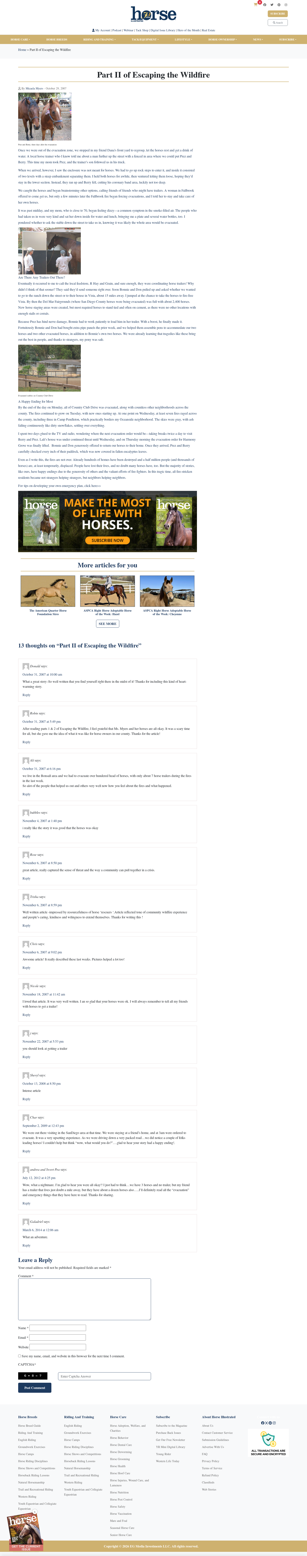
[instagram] (286, 5)
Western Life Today (167, 1461)
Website (23, 1347)
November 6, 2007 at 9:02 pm (42, 952)
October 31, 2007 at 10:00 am (42, 674)
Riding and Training (98, 39)
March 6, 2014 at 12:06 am (40, 1230)
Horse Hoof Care (120, 1473)
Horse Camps (26, 1454)
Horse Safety (117, 1506)
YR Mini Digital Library (170, 1447)
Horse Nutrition (119, 1492)
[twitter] (271, 5)
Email (23, 1337)
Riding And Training (30, 1433)
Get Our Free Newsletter (170, 1440)
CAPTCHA (27, 1364)
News (257, 39)
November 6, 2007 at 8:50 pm (42, 863)
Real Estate (208, 30)
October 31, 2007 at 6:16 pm (42, 768)
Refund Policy (210, 1475)
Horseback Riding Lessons (33, 1475)
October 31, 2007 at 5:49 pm (42, 721)
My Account (102, 30)
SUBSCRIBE (286, 39)
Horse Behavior (119, 1438)
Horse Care (19, 39)
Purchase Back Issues (168, 1433)
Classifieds (208, 1482)
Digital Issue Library (163, 30)
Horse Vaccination (121, 1514)
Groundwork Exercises (31, 1447)
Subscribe (277, 13)
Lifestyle (182, 39)
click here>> (92, 485)
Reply (26, 695)
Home (22, 49)
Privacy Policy (210, 1461)
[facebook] (264, 5)
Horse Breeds (56, 39)
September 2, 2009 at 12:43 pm (43, 1125)
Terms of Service (212, 1468)
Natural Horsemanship (31, 1482)
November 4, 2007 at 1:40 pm (42, 820)
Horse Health (118, 1466)
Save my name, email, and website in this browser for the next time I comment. (73, 1356)
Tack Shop (142, 30)
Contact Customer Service (217, 1433)
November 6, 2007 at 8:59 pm (42, 905)
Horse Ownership (221, 39)
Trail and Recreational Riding (35, 1489)
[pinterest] (279, 5)
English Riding (27, 1440)
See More (108, 623)
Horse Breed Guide (29, 1426)
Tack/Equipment (144, 39)
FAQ (204, 1454)
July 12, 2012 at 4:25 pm (39, 1177)
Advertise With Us (213, 1447)
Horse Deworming (121, 1452)
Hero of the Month (189, 30)
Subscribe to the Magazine (171, 1426)
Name (23, 1328)
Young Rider (163, 1454)
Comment (26, 1276)
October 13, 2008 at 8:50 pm (42, 1083)
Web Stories (209, 1489)
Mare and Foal (118, 1521)
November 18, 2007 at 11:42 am (44, 994)
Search (279, 22)
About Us (207, 1426)
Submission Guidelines (215, 1440)
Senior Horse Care (121, 1535)
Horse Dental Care (121, 1445)
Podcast (116, 30)
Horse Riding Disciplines (33, 1461)
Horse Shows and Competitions (36, 1468)
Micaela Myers (34, 88)
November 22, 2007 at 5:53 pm (43, 1041)
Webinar (128, 30)
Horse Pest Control (121, 1499)
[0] (256, 4)
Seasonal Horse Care (122, 1528)
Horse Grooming (120, 1459)
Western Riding (27, 1496)
